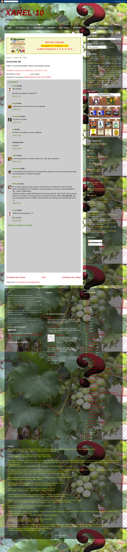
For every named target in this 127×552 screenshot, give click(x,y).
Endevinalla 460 (92, 412)
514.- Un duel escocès (94, 385)
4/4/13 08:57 (16, 203)
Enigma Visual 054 (93, 409)
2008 (87, 440)
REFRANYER (101, 78)
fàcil (38, 77)
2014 (87, 328)
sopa (110, 85)
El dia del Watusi (94, 203)
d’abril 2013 (91, 355)
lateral (99, 70)
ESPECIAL (114, 63)
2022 (87, 307)
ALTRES (90, 59)
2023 (87, 304)
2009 (87, 438)
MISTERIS (108, 75)
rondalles (116, 80)
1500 (95, 57)
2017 (87, 320)
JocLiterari (118, 68)
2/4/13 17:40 (16, 161)
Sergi (14, 103)
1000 (88, 57)
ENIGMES (51, 28)
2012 (87, 429)
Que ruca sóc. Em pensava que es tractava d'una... (103, 223)
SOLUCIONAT (46, 77)
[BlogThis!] (33, 74)
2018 (87, 318)
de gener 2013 (92, 426)
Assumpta (16, 116)
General (102, 66)
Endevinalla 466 (92, 366)
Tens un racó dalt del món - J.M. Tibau (101, 189)
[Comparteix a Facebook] (37, 74)
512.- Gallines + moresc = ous (96, 401)
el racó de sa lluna (94, 170)
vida (95, 87)
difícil (89, 61)
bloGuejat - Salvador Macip (97, 202)
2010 (87, 435)
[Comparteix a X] (35, 74)
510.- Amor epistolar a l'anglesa (97, 414)
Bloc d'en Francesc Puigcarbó (98, 144)
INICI (9, 28)
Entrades (92, 241)
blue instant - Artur (95, 163)
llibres (116, 70)
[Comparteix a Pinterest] (39, 74)
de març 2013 (92, 421)
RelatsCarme (90, 80)
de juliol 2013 (92, 347)
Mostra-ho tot (118, 207)
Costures (91, 152)
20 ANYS (92, 145)
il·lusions (99, 68)
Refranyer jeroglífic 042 (94, 395)
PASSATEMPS (108, 77)
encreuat (102, 61)
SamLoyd (89, 82)
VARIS (89, 87)
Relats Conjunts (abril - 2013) (96, 376)
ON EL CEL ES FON (95, 171)
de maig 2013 (92, 352)
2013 (87, 331)
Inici (44, 277)
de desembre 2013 (93, 333)
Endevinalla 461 (92, 404)
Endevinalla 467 (92, 357)
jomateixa (16, 168)
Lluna (14, 86)
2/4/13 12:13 (16, 122)
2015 (87, 326)
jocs (92, 70)
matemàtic (112, 72)
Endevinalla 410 (52, 317)
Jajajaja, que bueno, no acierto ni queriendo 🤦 (102, 231)
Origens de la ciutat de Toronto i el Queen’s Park (102, 177)
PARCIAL (98, 77)
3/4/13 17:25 (16, 177)
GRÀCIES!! (90, 28)
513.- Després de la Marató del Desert (98, 390)
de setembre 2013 (93, 342)
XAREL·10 (24, 12)
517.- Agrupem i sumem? (95, 360)
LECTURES (104, 28)
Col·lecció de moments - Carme (98, 157)
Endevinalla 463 (92, 387)
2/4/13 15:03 (16, 148)
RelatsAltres (114, 78)
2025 (87, 299)
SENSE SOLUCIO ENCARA (107, 82)
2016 (87, 323)
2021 (87, 309)
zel (13, 129)
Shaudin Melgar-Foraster (97, 176)
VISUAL (102, 87)
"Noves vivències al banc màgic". (98, 165)
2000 (101, 57)
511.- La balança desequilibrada (96, 406)
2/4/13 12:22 (16, 135)
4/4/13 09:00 (16, 221)
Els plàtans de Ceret (94, 158)
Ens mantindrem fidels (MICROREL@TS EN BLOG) (103, 393)
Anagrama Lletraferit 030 (95, 379)
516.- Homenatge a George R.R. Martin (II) (100, 368)
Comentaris (93, 244)
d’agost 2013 (91, 344)
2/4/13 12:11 (16, 109)
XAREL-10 (92, 195)
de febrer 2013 (92, 423)
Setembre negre (93, 184)
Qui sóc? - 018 (92, 363)
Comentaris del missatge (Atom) (28, 282)
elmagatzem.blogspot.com (54, 45)
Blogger (69, 535)
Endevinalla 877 (52, 355)
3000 (113, 57)
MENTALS (92, 74)
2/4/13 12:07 (16, 96)
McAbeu (15, 184)
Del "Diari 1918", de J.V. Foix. (97, 190)
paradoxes (89, 77)
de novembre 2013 (93, 336)
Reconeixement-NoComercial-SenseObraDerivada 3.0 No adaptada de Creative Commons (25, 335)
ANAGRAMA (102, 59)
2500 (107, 57)
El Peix (91, 150)
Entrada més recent (15, 277)
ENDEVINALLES (30, 77)
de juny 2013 (91, 350)
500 (118, 57)
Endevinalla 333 (52, 326)
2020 (87, 312)
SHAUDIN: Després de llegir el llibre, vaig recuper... (104, 214)
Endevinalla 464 (92, 382)
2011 (87, 432)
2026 (87, 296)
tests (116, 85)
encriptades (114, 61)
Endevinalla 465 (92, 371)
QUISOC (89, 78)
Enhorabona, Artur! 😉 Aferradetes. (99, 227)
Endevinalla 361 (52, 346)
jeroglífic (107, 68)
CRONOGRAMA (38, 28)
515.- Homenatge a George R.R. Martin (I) (100, 374)
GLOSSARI (77, 28)
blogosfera (113, 59)
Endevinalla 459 (92, 417)
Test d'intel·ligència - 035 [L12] (97, 197)
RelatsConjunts (104, 80)
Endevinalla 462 (92, 398)
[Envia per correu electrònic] (31, 74)
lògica (89, 72)
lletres (108, 70)
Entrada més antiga (71, 277)
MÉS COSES (64, 28)
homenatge (90, 68)
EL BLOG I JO (22, 28)
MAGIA (100, 72)
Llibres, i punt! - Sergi (96, 182)
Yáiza (14, 155)
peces (117, 77)
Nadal (116, 75)
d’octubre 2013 (92, 339)
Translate (93, 50)
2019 (87, 315)
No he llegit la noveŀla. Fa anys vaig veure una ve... (103, 219)
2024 (87, 301)
